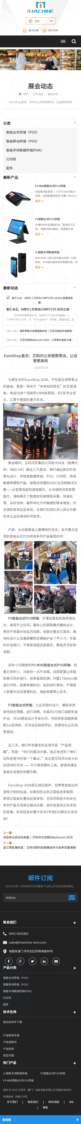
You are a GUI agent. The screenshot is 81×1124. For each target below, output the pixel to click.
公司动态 (38, 94)
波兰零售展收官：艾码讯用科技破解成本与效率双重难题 (39, 847)
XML (71, 1102)
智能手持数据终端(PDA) (24, 150)
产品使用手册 (11, 1035)
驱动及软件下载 (12, 1022)
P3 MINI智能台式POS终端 (50, 186)
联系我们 (33, 1102)
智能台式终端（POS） (22, 132)
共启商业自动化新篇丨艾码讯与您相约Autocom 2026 (38, 837)
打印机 (11, 159)
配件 (9, 168)
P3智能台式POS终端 (47, 219)
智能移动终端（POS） (22, 141)
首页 (25, 94)
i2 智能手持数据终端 (47, 252)
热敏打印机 (21, 1096)
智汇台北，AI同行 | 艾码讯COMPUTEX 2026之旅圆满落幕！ (40, 309)
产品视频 (8, 1048)
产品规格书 (10, 1042)
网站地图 (53, 1102)
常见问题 (8, 1055)
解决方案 (34, 30)
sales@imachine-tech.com (27, 942)
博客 (45, 1107)
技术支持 (53, 30)
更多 (38, 201)
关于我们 (12, 1102)
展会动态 (53, 94)
